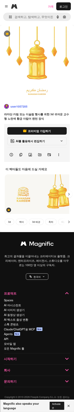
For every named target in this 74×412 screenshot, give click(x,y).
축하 (51, 221)
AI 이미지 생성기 (14, 310)
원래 (23, 34)
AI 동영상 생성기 (14, 315)
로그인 (63, 6)
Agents (11, 334)
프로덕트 (10, 293)
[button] (37, 276)
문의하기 (10, 381)
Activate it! (56, 405)
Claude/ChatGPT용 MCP (23, 329)
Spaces (8, 300)
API (6, 339)
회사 (7, 370)
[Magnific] (37, 245)
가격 (50, 6)
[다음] (68, 194)
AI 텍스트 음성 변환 (16, 319)
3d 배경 (36, 221)
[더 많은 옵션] (59, 155)
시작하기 (10, 358)
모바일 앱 (10, 344)
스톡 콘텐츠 (11, 324)
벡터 (21, 221)
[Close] (69, 405)
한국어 (37, 276)
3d (9, 221)
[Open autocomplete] (8, 16)
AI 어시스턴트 (12, 305)
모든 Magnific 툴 (14, 348)
